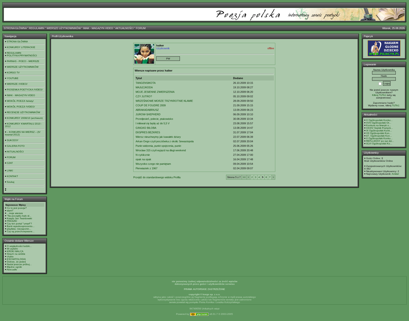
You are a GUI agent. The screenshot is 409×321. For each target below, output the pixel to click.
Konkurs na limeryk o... (378, 125)
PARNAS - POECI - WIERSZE (23, 61)
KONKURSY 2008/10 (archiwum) (25, 118)
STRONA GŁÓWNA (15, 28)
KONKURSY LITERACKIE (21, 47)
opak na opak (143, 159)
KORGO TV (13, 72)
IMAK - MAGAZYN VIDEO (98, 28)
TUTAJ (395, 105)
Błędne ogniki (14, 267)
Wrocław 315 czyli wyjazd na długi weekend (161, 150)
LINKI (10, 170)
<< (244, 177)
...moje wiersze (15, 213)
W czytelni (12, 248)
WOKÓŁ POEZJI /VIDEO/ (21, 106)
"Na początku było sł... (19, 215)
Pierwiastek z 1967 (146, 168)
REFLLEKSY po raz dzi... (380, 141)
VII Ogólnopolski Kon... (378, 133)
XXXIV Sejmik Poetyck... (379, 128)
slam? (10, 210)
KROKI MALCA (15, 251)
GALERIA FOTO (16, 146)
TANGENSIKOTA (146, 82)
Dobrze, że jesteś (16, 261)
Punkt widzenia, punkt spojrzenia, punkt (158, 145)
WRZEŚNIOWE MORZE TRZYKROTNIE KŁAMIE (164, 100)
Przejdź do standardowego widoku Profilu (157, 177)
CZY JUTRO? (144, 96)
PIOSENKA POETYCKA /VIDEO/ (25, 89)
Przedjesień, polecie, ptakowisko (154, 118)
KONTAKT (12, 176)
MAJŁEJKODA (144, 87)
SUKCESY (12, 140)
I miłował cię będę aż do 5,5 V (152, 123)
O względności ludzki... (19, 246)
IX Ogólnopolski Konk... (379, 130)
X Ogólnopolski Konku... (379, 120)
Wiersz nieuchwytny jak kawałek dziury (158, 136)
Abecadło (12, 269)
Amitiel (395, 174)
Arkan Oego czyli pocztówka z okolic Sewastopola (165, 141)
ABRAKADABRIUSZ (147, 109)
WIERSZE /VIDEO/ (17, 84)
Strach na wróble (16, 254)
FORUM (141, 28)
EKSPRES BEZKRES (148, 132)
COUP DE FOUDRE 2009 (151, 105)
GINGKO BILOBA (146, 127)
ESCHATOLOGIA (16, 259)
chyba (10, 256)
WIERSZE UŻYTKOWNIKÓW (64, 28)
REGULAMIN (36, 28)
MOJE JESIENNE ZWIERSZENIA (155, 91)
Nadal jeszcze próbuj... (19, 264)
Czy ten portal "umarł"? (19, 223)
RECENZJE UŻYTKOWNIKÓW (23, 112)
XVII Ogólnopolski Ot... (378, 122)
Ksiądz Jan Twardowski (19, 218)
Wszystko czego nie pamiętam (153, 163)
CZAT (10, 163)
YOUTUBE (12, 78)
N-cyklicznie (143, 154)
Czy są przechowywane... (21, 231)
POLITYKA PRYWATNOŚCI (22, 55)
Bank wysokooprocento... (21, 226)
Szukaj (10, 182)
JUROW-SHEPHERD (148, 114)
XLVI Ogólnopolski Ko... (379, 143)
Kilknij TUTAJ (379, 95)
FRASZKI (12, 221)
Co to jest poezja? (17, 208)
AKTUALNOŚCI (124, 28)
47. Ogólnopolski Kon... (379, 135)
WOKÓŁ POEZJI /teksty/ (20, 101)
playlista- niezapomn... (19, 228)
